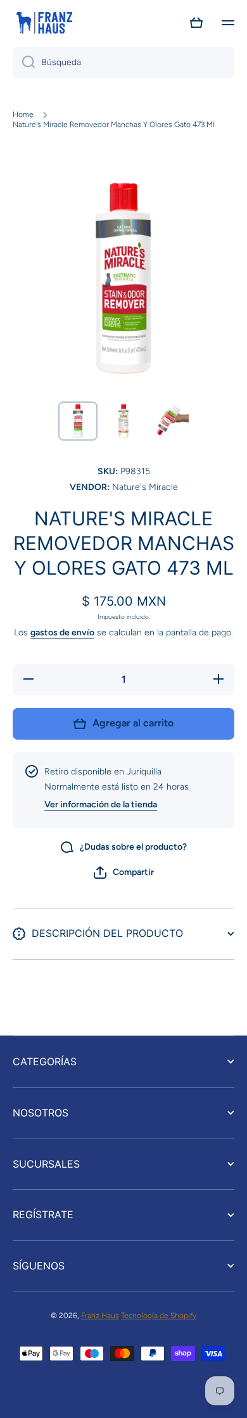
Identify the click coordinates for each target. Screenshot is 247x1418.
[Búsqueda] (24, 62)
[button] (196, 22)
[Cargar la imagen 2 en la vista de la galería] (123, 421)
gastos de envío (62, 632)
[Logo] (44, 22)
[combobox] (123, 62)
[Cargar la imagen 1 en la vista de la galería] (78, 421)
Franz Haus (100, 1315)
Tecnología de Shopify (158, 1315)
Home (23, 114)
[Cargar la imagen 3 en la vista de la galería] (169, 421)
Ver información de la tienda (100, 804)
